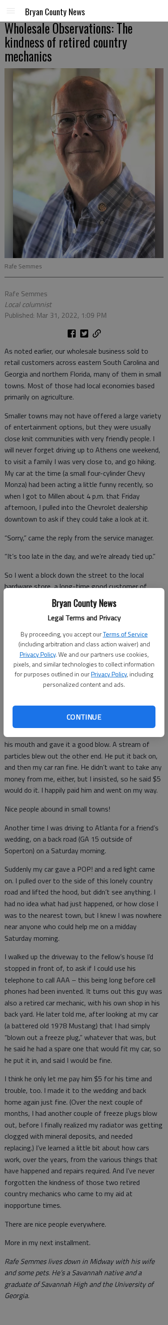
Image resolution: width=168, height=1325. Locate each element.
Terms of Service (125, 634)
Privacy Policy (38, 654)
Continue (84, 716)
